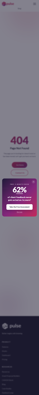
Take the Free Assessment (19, 207)
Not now (19, 212)
